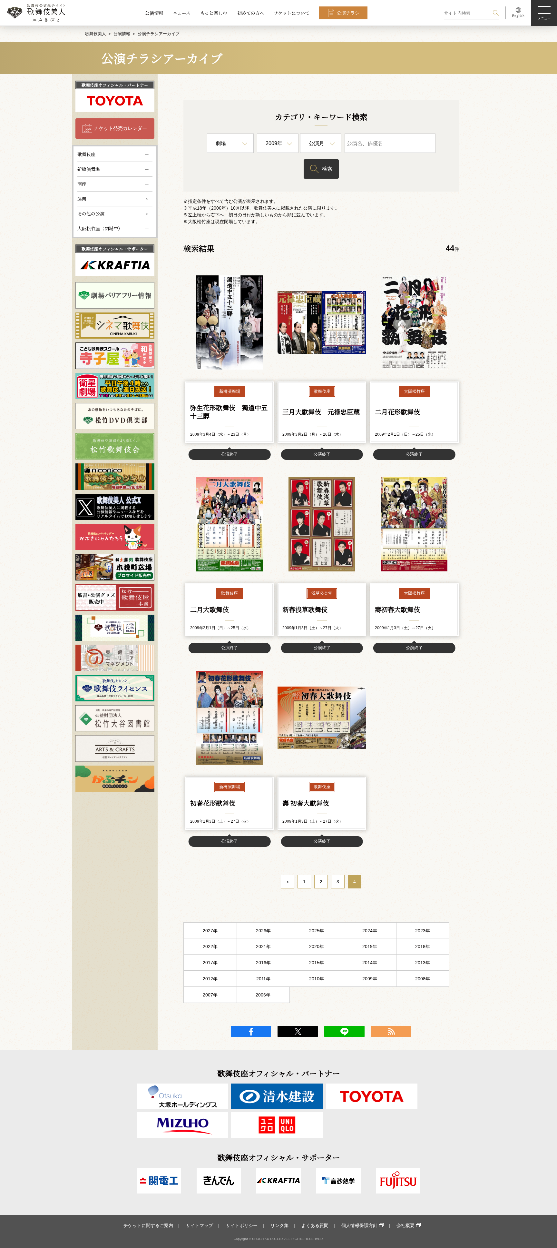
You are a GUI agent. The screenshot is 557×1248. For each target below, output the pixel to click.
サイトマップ (199, 1225)
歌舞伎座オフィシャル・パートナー (115, 85)
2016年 (263, 962)
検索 (327, 169)
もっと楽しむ (213, 13)
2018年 (422, 946)
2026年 (263, 930)
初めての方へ (250, 13)
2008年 (422, 978)
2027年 (210, 930)
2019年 (369, 946)
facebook (251, 1031)
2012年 (210, 978)
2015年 (316, 962)
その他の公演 (90, 213)
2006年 (263, 994)
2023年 (422, 930)
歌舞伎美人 (95, 33)
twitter (298, 1031)
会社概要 (405, 1225)
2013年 (422, 962)
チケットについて (291, 13)
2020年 (316, 946)
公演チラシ (348, 12)
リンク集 (279, 1225)
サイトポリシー (242, 1225)
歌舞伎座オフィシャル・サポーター (115, 249)
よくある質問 (314, 1225)
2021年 (263, 946)
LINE (344, 1031)
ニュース (182, 13)
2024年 (369, 930)
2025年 (316, 930)
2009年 (369, 978)
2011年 (263, 978)
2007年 (210, 994)
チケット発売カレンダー (120, 128)
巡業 (81, 198)
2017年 (210, 962)
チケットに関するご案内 (148, 1225)
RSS (391, 1031)
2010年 (316, 978)
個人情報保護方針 (359, 1225)
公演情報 (154, 13)
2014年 (369, 962)
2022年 (210, 946)
